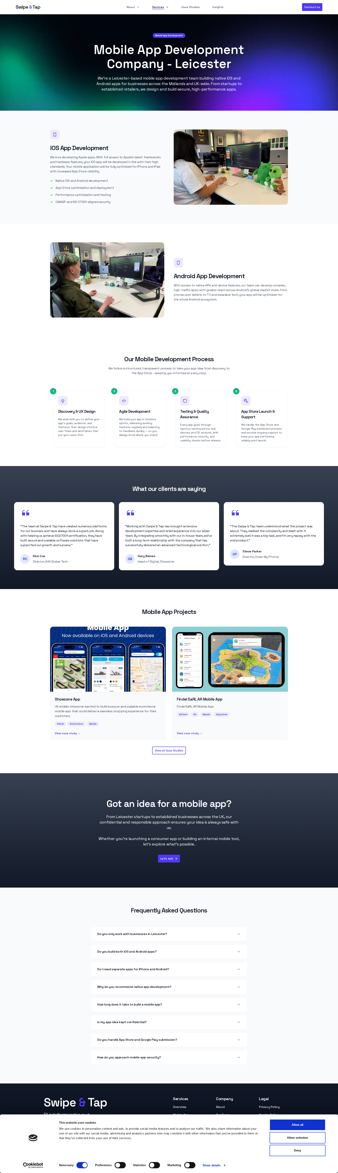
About (131, 7)
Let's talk (166, 858)
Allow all (298, 1124)
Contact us (312, 7)
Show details (211, 1165)
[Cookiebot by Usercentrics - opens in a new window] (33, 1165)
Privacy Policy (269, 1107)
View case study (67, 733)
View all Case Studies (169, 750)
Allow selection (297, 1137)
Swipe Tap (28, 7)
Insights (218, 7)
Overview (179, 1107)
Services (158, 7)
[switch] (120, 1165)
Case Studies (190, 7)
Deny (297, 1150)
